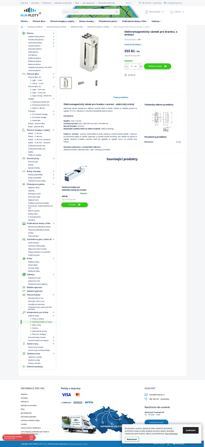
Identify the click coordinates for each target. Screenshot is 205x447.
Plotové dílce (33, 74)
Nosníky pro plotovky (36, 304)
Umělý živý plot (34, 255)
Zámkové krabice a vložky (42, 322)
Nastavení (132, 439)
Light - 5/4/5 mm (38, 89)
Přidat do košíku (155, 66)
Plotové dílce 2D (34, 86)
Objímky (31, 191)
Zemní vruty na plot (35, 347)
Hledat (116, 12)
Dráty (29, 258)
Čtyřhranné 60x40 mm (40, 102)
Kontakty (35, 3)
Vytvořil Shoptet (159, 443)
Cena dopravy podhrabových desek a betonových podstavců (35, 433)
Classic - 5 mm (37, 83)
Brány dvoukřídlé (34, 178)
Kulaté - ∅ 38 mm (35, 133)
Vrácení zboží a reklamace (31, 428)
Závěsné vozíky (34, 360)
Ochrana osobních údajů (30, 420)
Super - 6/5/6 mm (39, 92)
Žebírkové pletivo (34, 61)
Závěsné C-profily (35, 357)
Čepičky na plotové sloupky (38, 203)
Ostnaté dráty (33, 268)
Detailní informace (132, 44)
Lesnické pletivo (34, 46)
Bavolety (31, 220)
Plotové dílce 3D (34, 77)
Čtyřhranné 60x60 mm (40, 105)
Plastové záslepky (39, 334)
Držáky (30, 233)
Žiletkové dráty (34, 271)
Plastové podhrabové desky (38, 230)
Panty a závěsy (38, 319)
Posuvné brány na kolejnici (38, 340)
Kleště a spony (34, 211)
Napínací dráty (33, 262)
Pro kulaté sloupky (39, 117)
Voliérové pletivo (34, 58)
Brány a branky (34, 171)
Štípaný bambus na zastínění (39, 252)
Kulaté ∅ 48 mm (38, 108)
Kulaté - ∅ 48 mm (35, 136)
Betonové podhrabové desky (39, 227)
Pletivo (30, 33)
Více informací (171, 433)
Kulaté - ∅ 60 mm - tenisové (39, 142)
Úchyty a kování (34, 363)
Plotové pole (33, 162)
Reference (47, 3)
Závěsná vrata (33, 353)
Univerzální (36, 120)
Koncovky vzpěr (34, 197)
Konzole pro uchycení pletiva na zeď (40, 207)
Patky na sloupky (34, 155)
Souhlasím (191, 430)
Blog (77, 3)
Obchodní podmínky (106, 3)
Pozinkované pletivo (36, 39)
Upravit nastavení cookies (78, 444)
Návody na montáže (63, 3)
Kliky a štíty (36, 325)
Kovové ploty (33, 158)
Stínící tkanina (33, 243)
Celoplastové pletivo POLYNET (40, 67)
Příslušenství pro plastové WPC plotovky (40, 308)
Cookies (24, 424)
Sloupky (31, 99)
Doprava (24, 3)
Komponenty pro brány (37, 312)
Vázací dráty (32, 265)
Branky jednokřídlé (35, 174)
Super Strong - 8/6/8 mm (41, 96)
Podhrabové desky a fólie (38, 223)
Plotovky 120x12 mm (36, 301)
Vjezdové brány (34, 168)
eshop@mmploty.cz (157, 394)
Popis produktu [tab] (121, 97)
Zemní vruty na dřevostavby (39, 350)
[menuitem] (25, 21)
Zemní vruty (32, 343)
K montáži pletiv (34, 217)
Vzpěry (30, 152)
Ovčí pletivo (32, 55)
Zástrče (35, 328)
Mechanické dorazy (39, 331)
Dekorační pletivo (35, 49)
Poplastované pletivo (36, 36)
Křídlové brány (33, 316)
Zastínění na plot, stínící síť (39, 239)
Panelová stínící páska (36, 246)
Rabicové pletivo (34, 64)
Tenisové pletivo (34, 70)
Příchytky (31, 111)
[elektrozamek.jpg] (162, 120)
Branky (30, 165)
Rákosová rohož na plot (37, 249)
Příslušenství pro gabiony (37, 284)
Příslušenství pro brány (37, 181)
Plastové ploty (33, 294)
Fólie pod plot (33, 236)
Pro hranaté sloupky (40, 114)
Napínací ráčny (33, 187)
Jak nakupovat (88, 3)
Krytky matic (33, 214)
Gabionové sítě (34, 281)
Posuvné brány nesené (37, 337)
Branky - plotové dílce (36, 123)
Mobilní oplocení (34, 287)
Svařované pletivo (35, 43)
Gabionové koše (34, 278)
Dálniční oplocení (34, 291)
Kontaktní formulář (156, 423)
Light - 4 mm (37, 80)
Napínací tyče (33, 200)
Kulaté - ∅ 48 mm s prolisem (39, 139)
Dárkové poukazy (35, 366)
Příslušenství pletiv (36, 184)
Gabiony (31, 274)
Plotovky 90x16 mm (36, 298)
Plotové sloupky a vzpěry (38, 130)
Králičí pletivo (33, 52)
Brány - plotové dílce (36, 126)
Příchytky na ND (34, 194)
